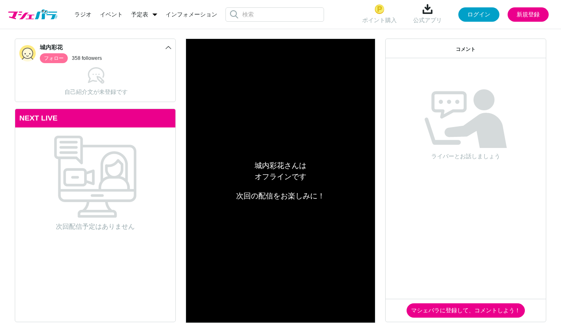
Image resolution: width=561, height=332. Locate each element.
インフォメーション (191, 14)
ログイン (478, 14)
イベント (111, 14)
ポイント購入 (379, 20)
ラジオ (83, 14)
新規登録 (528, 14)
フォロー (54, 58)
